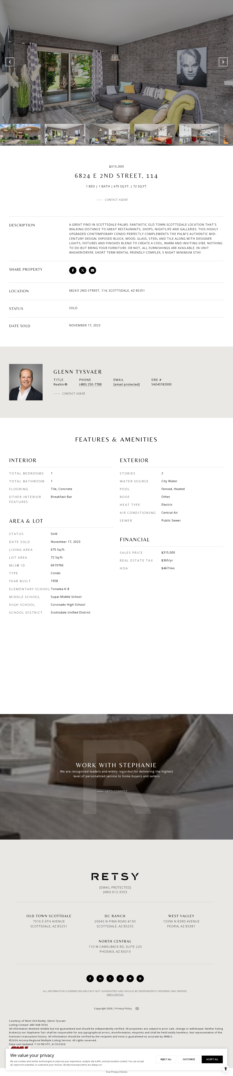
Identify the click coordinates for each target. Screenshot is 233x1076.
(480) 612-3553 (115, 892)
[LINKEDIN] (100, 978)
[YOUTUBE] (130, 978)
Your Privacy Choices (116, 1071)
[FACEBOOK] (90, 978)
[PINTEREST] (140, 978)
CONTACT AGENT (74, 393)
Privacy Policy (123, 1008)
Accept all (212, 1059)
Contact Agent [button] (116, 199)
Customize (189, 1059)
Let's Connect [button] (117, 791)
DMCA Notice (115, 994)
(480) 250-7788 (90, 384)
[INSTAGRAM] (120, 978)
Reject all (166, 1059)
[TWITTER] (110, 978)
